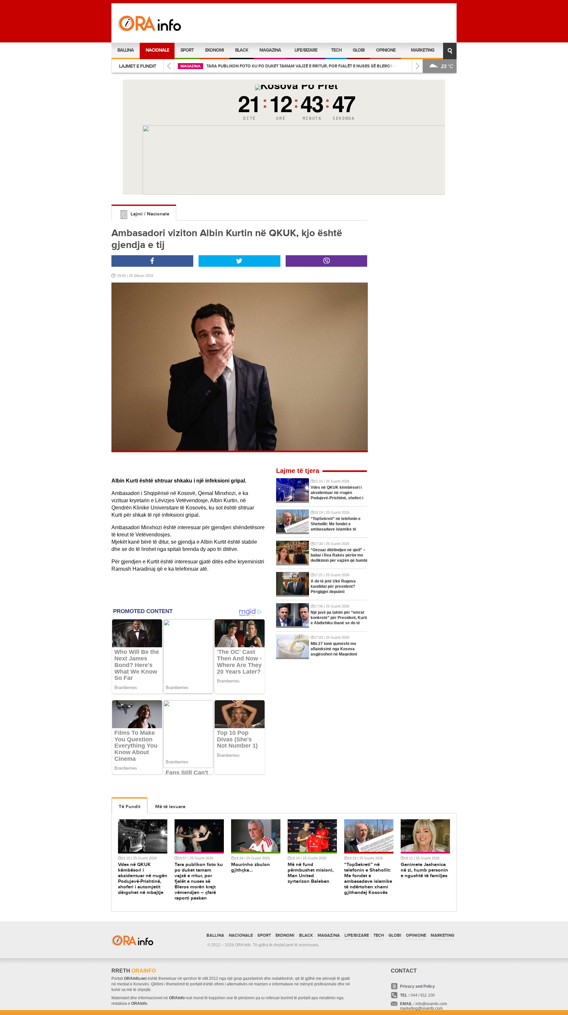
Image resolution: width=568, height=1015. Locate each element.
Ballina (125, 50)
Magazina (270, 50)
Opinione (385, 50)
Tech (336, 50)
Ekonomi (214, 50)
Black (241, 50)
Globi (359, 50)
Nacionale (157, 50)
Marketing (422, 50)
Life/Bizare (306, 50)
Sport (187, 50)
